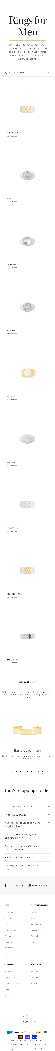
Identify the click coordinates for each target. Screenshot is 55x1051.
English (26, 1021)
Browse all (8, 913)
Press (6, 989)
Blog (6, 1001)
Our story (8, 972)
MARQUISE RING (13, 660)
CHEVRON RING (12, 133)
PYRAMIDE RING (12, 528)
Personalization (37, 936)
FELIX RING (11, 462)
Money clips (9, 936)
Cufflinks (7, 918)
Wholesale (8, 995)
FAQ (32, 942)
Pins (6, 924)
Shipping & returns (38, 924)
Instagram (35, 972)
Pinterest (34, 983)
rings (27, 697)
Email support (36, 913)
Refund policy (25, 1044)
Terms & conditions (11, 983)
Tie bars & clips (10, 930)
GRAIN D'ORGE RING (14, 594)
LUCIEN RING (11, 396)
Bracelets (8, 942)
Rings (6, 954)
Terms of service (40, 1044)
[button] (51, 6)
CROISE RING (11, 265)
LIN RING (10, 199)
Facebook (35, 978)
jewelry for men (42, 692)
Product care (36, 930)
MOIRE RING (11, 331)
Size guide (35, 918)
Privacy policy (9, 978)
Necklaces (8, 948)
